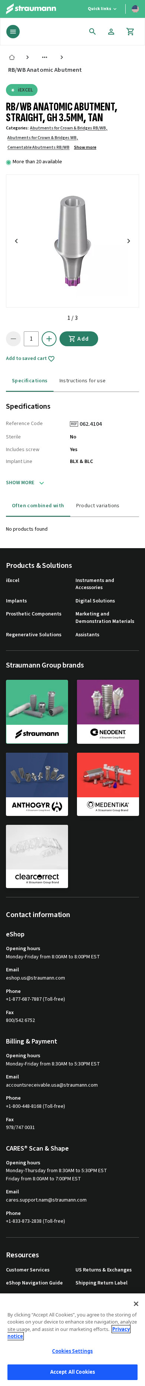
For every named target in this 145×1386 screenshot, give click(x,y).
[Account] (111, 31)
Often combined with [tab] (38, 505)
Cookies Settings (72, 1351)
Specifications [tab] (30, 381)
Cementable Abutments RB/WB (38, 147)
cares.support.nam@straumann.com (46, 1200)
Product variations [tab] (98, 505)
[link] (12, 57)
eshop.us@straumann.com (35, 978)
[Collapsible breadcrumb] (44, 57)
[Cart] (130, 31)
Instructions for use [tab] (82, 381)
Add (83, 339)
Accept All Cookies (72, 1372)
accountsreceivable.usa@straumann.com (52, 1085)
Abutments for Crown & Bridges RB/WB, (68, 128)
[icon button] (92, 31)
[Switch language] (135, 9)
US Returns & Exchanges (103, 1270)
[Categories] (13, 31)
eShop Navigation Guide (34, 1283)
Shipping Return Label (101, 1283)
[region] (72, 1339)
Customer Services (27, 1270)
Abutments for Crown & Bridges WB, (42, 138)
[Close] (136, 1304)
